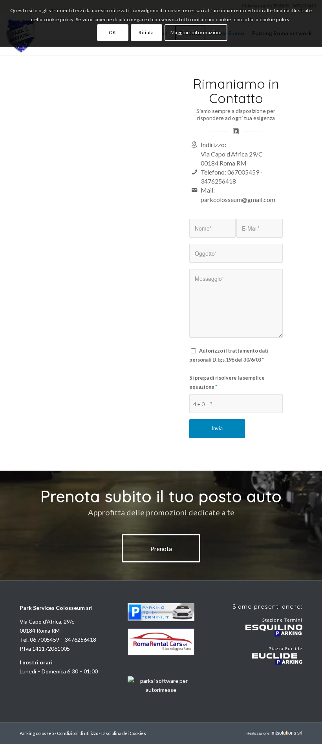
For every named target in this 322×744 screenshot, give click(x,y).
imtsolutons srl (286, 733)
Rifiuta (146, 32)
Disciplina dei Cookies (123, 733)
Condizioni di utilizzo (77, 733)
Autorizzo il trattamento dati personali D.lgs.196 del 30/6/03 (229, 355)
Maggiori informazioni (196, 32)
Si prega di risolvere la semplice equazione (227, 382)
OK (112, 32)
